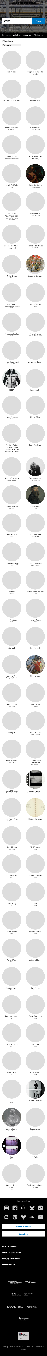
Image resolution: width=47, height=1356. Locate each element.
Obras (6, 35)
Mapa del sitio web (15, 1347)
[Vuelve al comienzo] (42, 1351)
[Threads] (23, 1209)
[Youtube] (40, 1218)
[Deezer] (23, 1218)
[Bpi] (16, 1283)
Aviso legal (6, 1347)
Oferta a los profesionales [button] (11, 1252)
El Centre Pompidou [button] (9, 1246)
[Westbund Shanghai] (33, 1308)
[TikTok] (40, 1209)
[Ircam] (32, 1283)
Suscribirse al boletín (23, 1226)
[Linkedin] (6, 1218)
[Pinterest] (15, 1218)
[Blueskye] (32, 1209)
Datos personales (30, 1347)
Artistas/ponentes (22, 35)
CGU (23, 1347)
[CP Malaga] (30, 1296)
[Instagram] (6, 1209)
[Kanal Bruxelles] (16, 1308)
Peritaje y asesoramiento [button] (11, 1258)
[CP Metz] (17, 1296)
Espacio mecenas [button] (9, 1264)
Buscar (38, 21)
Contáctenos (23, 1234)
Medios (38, 35)
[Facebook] (15, 1209)
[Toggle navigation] (43, 3)
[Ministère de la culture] (23, 1336)
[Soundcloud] (32, 1218)
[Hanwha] (23, 1321)
